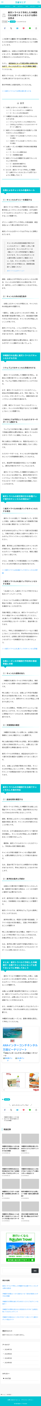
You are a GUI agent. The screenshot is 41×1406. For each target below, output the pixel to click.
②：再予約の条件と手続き (18, 166)
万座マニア (20, 2)
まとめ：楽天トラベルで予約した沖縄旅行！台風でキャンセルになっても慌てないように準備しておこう (21, 172)
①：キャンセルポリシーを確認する (21, 110)
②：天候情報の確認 (16, 155)
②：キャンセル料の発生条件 (19, 113)
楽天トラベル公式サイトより (15, 271)
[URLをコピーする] (36, 28)
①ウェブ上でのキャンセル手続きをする (23, 122)
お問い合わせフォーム (14, 1400)
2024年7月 (8, 1349)
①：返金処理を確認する (18, 164)
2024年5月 (8, 1358)
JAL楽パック (20, 1059)
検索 (35, 1271)
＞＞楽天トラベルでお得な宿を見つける (16, 91)
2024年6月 (8, 1354)
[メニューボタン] (2, 2)
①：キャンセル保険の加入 (18, 152)
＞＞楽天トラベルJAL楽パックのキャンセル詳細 (19, 648)
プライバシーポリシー (27, 1400)
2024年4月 (8, 1362)
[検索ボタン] (38, 2)
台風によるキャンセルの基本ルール (19, 107)
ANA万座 (13, 21)
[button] (5, 28)
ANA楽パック (8, 1059)
